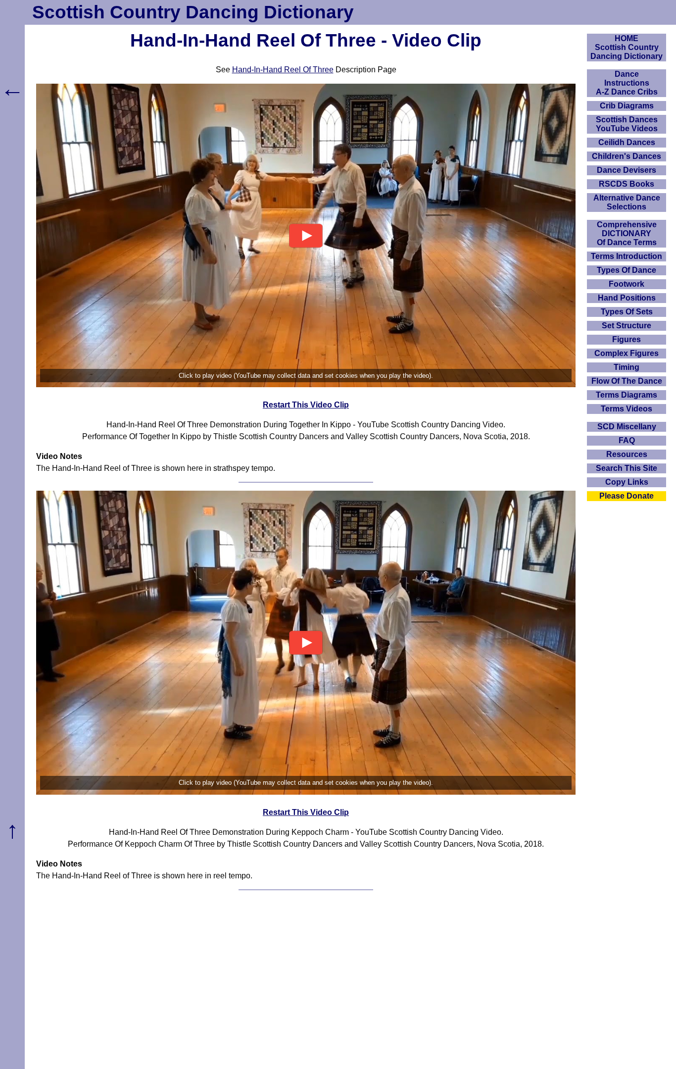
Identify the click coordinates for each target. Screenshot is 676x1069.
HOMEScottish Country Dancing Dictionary (626, 47)
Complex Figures (626, 353)
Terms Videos (626, 409)
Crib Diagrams (627, 106)
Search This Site (626, 468)
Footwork (626, 284)
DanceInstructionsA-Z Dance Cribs (627, 83)
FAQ (627, 440)
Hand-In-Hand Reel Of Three (283, 69)
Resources (626, 454)
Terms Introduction (626, 256)
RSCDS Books (626, 184)
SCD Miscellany (626, 426)
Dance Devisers (626, 170)
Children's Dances (626, 156)
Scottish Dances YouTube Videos (627, 124)
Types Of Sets (627, 311)
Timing (626, 367)
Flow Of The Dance (626, 381)
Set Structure (626, 325)
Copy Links (626, 482)
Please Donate (626, 496)
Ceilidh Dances (626, 142)
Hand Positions (627, 298)
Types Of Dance (626, 270)
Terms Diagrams (626, 395)
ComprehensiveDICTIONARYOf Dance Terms (627, 233)
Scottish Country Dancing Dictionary (193, 12)
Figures (626, 339)
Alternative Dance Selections (626, 202)
